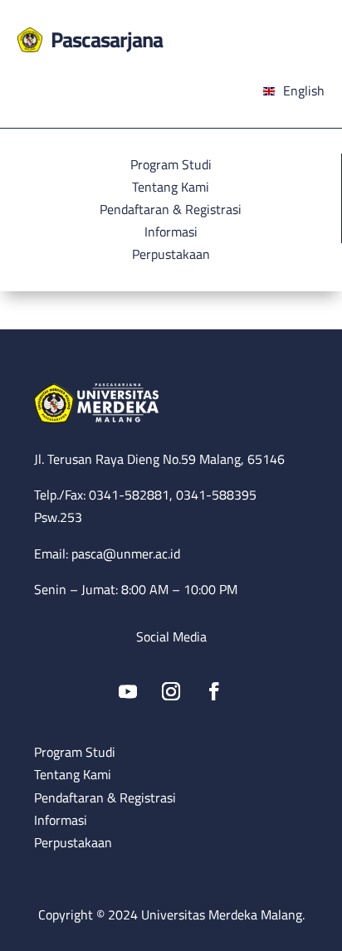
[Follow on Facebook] (214, 691)
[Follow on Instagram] (171, 691)
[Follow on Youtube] (128, 691)
